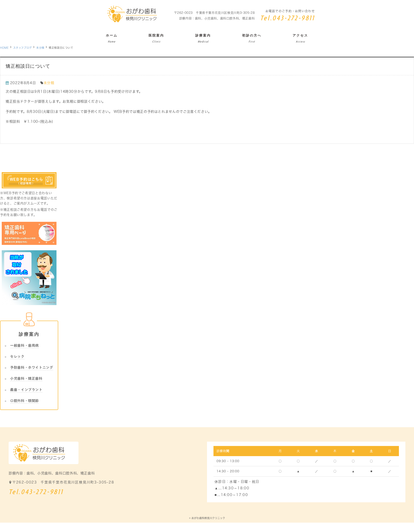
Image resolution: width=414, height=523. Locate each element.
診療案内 (29, 334)
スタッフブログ (22, 47)
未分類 (40, 47)
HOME (4, 47)
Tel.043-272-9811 (287, 18)
